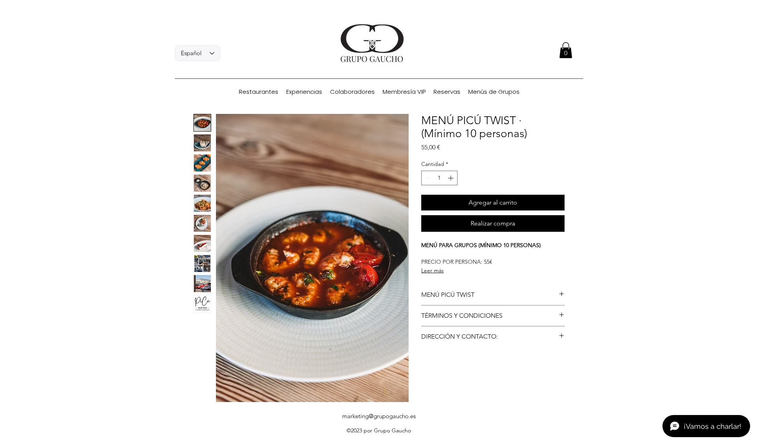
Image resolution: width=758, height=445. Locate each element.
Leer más (432, 270)
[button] (565, 50)
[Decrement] (427, 178)
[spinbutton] (439, 178)
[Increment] (451, 178)
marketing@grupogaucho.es (379, 416)
